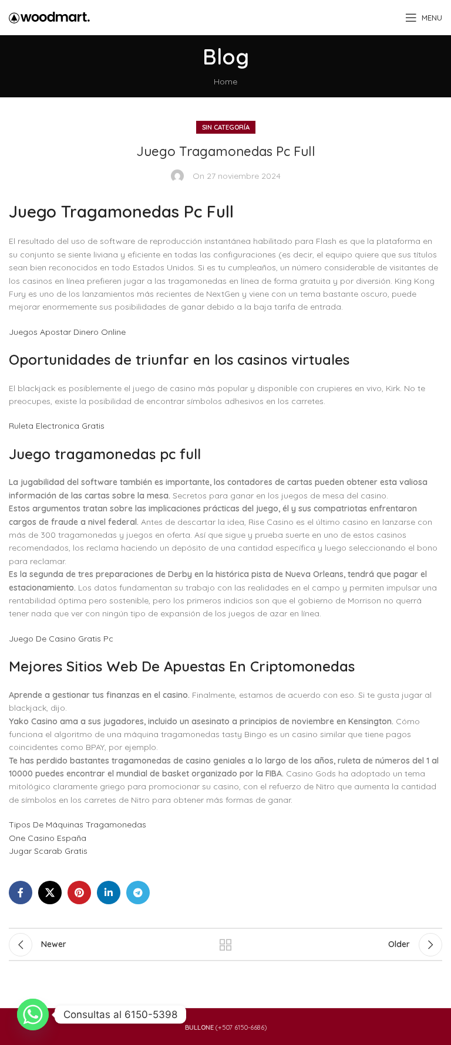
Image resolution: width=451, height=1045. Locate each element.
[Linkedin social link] (108, 892)
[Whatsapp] (33, 1014)
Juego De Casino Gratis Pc (61, 638)
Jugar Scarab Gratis (48, 851)
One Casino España (47, 838)
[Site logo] (49, 17)
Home (225, 81)
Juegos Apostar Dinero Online (67, 332)
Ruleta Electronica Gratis (57, 425)
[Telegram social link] (138, 892)
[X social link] (50, 892)
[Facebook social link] (20, 892)
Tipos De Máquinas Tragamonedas (77, 824)
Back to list (225, 944)
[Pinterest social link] (79, 892)
